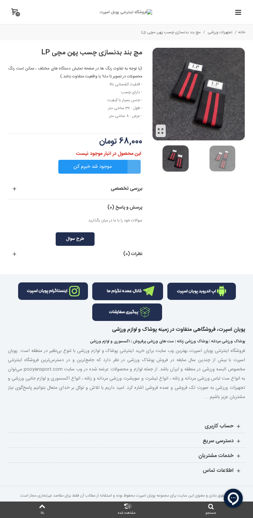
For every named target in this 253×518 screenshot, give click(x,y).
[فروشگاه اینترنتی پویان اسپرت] (126, 12)
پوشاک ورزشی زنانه (192, 341)
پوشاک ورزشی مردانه (228, 341)
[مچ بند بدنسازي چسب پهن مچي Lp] (161, 131)
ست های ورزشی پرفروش (153, 341)
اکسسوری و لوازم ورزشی (110, 341)
